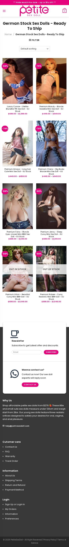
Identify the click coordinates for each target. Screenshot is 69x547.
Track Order (11, 461)
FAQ (7, 451)
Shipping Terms (13, 480)
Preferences (12, 518)
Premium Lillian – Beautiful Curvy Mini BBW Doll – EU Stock (18, 296)
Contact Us (11, 446)
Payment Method (14, 489)
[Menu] (4, 10)
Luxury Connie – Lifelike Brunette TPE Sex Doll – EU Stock (17, 109)
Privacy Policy (49, 539)
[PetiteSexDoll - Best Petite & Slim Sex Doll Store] (34, 11)
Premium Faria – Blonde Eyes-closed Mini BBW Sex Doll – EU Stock (18, 234)
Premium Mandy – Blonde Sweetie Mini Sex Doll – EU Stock (51, 109)
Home (8, 34)
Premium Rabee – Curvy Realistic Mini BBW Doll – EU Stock (51, 296)
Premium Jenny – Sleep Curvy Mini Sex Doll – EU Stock (51, 234)
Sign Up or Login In (15, 504)
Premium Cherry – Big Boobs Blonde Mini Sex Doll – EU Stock (51, 171)
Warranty (10, 456)
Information (11, 514)
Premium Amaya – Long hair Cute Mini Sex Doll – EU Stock (17, 170)
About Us (10, 475)
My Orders (10, 509)
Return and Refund (15, 485)
